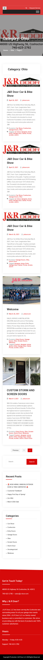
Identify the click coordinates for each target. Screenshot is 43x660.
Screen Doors (22, 341)
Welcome (12, 309)
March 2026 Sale (13, 502)
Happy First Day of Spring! (16, 494)
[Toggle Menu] (37, 12)
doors (11, 346)
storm (16, 135)
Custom (17, 344)
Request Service (35, 8)
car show (17, 132)
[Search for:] (21, 461)
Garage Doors (13, 130)
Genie (24, 133)
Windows (12, 342)
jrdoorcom (26, 100)
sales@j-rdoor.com (21, 594)
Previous (15, 450)
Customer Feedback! (15, 491)
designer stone (26, 132)
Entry (10, 133)
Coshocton (27, 128)
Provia (29, 133)
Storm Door (13, 261)
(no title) (10, 498)
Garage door (17, 133)
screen (11, 135)
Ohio (20, 130)
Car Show (19, 128)
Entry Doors (20, 339)
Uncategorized (12, 549)
